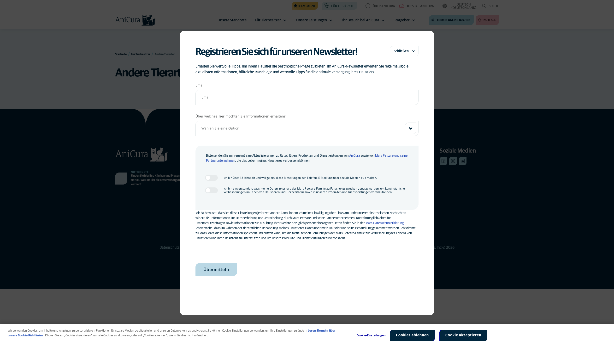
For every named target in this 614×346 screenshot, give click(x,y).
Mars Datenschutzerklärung (385, 223)
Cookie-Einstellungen (371, 335)
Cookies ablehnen (412, 335)
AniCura (354, 155)
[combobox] (307, 128)
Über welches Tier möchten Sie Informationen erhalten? (240, 116)
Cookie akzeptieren (463, 335)
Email (199, 85)
